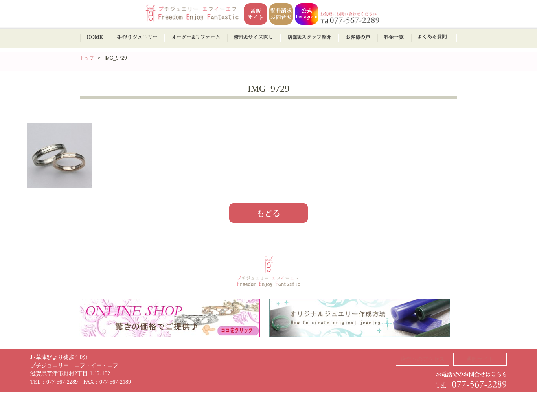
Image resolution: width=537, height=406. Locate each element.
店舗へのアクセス (423, 359)
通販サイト (480, 359)
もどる (268, 213)
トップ (87, 58)
